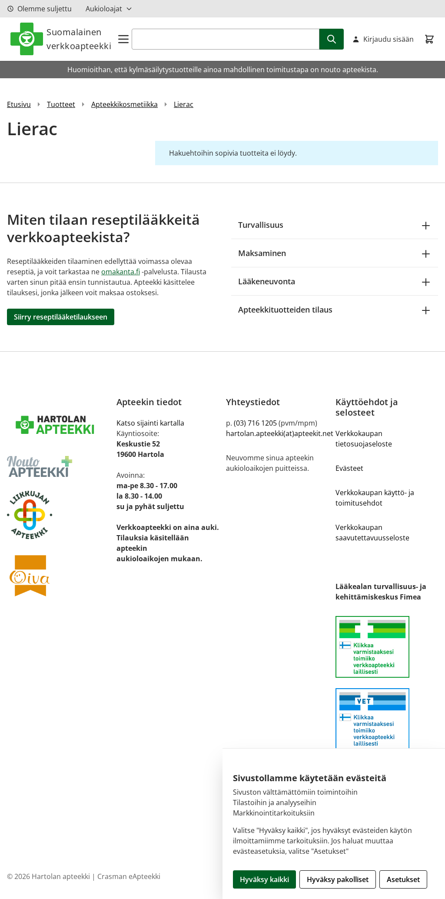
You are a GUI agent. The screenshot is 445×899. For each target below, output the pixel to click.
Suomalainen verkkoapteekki (78, 39)
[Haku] (331, 39)
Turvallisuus (260, 225)
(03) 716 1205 (255, 423)
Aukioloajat (104, 8)
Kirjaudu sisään (388, 39)
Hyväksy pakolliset (338, 879)
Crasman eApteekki (128, 876)
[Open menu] (123, 39)
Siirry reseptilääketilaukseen (60, 317)
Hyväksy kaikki (264, 879)
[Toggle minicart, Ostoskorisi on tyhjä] (429, 39)
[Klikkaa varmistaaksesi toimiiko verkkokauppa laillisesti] (386, 652)
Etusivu (19, 104)
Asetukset (403, 879)
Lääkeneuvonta (266, 281)
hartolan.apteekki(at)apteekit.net (279, 433)
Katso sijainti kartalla (150, 423)
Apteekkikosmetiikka (124, 104)
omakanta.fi (120, 271)
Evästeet (349, 468)
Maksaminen (262, 253)
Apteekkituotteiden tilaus (285, 309)
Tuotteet (61, 104)
